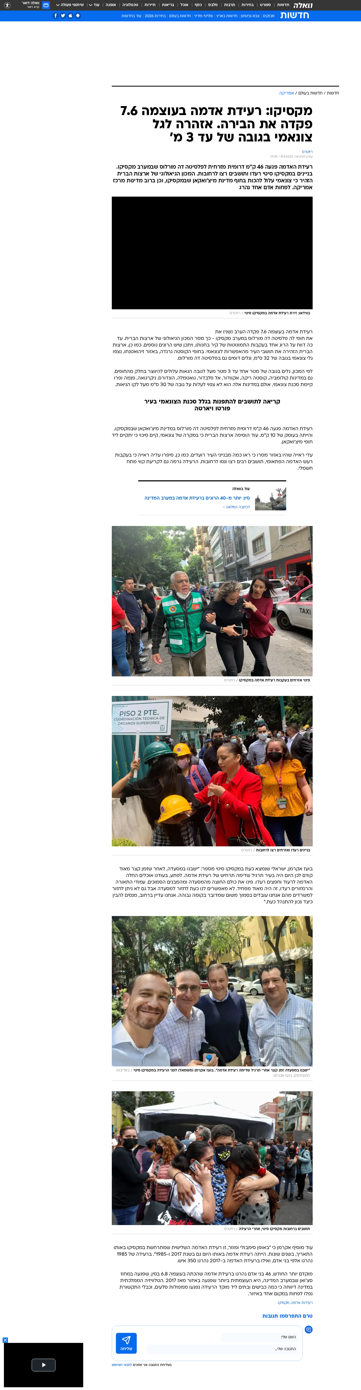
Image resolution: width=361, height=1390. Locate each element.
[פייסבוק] (55, 15)
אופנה (111, 5)
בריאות (168, 5)
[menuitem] (280, 5)
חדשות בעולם (180, 16)
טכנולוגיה (130, 5)
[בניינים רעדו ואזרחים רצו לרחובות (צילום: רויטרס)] (212, 775)
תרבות (229, 5)
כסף (198, 5)
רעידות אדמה (302, 1303)
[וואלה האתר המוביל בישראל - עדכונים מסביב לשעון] (303, 5)
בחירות (248, 5)
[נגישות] (7, 5)
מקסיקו (283, 1303)
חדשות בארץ (226, 16)
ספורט (265, 5)
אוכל (184, 5)
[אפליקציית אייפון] (70, 15)
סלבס (213, 5)
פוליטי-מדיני (203, 16)
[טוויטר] (63, 15)
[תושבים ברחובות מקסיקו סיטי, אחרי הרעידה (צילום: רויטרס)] (212, 1162)
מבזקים (269, 16)
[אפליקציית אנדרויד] (78, 15)
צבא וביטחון (250, 16)
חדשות (283, 5)
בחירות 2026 (155, 16)
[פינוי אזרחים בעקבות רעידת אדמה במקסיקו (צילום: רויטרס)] (212, 605)
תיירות (150, 5)
